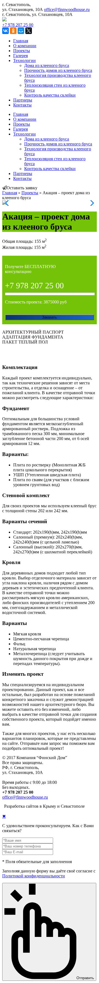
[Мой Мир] (21, 30)
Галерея (20, 55)
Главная (20, 40)
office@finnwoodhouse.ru (67, 9)
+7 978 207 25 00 (17, 24)
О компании (24, 45)
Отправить (85, 978)
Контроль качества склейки (50, 95)
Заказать (49, 317)
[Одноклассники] (13, 30)
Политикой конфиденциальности (33, 876)
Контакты (22, 105)
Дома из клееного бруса (46, 65)
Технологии (24, 60)
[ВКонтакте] (5, 30)
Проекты (21, 50)
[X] (28, 30)
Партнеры (22, 100)
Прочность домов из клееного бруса (58, 70)
